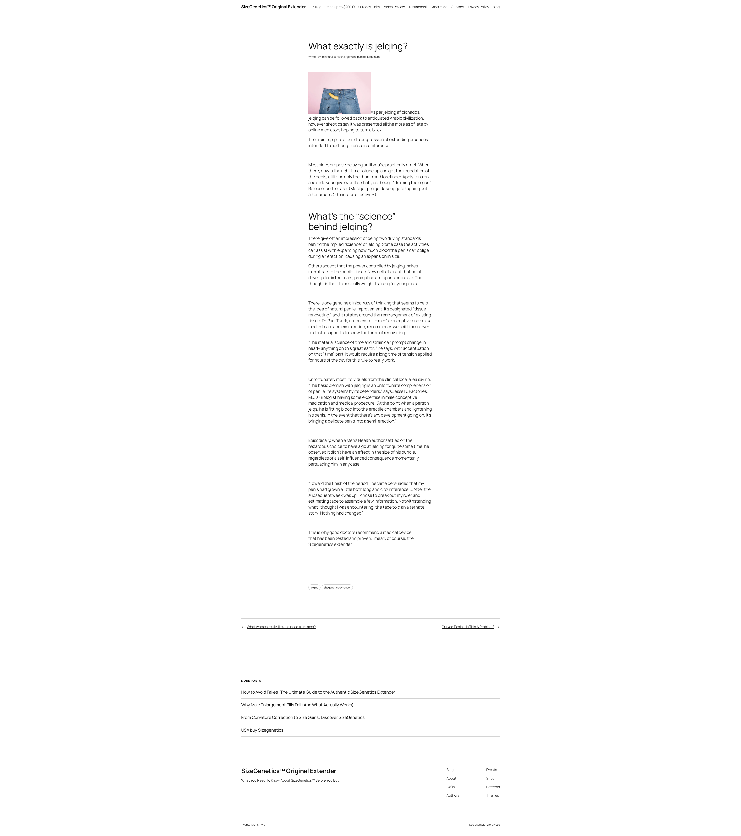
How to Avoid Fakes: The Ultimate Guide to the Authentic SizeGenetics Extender (318, 692)
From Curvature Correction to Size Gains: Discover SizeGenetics (303, 717)
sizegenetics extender (337, 587)
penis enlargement (368, 56)
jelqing (398, 266)
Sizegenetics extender (330, 544)
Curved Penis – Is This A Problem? (468, 626)
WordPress (493, 824)
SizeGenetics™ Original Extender (273, 7)
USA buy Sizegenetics (262, 730)
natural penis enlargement (340, 56)
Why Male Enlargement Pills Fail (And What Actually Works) (297, 704)
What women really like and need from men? (281, 626)
